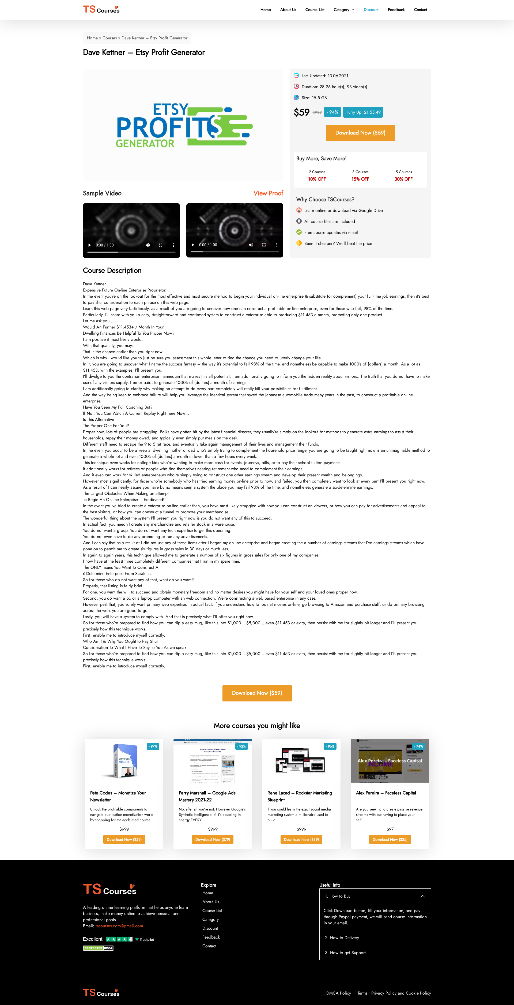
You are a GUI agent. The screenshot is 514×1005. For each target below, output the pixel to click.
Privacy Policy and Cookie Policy (401, 993)
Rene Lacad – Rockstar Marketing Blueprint (299, 796)
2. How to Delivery (342, 938)
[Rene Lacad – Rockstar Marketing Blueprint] (301, 781)
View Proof (268, 193)
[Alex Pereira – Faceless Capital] (390, 781)
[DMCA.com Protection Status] (99, 949)
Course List (314, 10)
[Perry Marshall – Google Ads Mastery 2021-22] (212, 781)
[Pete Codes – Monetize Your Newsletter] (124, 781)
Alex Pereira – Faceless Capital (386, 793)
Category (344, 10)
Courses (110, 38)
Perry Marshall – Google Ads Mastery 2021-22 (207, 796)
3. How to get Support (345, 953)
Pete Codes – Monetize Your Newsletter (118, 796)
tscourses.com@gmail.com (119, 926)
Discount (371, 10)
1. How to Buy (337, 896)
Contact (420, 10)
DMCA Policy (338, 993)
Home (265, 10)
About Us (288, 10)
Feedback (396, 10)
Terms (362, 993)
